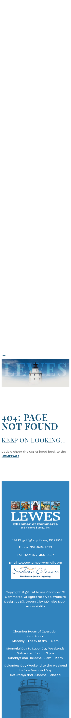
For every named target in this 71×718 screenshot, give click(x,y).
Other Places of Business (32, 246)
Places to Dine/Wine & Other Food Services (38, 257)
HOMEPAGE (10, 456)
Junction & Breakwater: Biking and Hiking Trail (40, 191)
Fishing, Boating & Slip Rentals (38, 151)
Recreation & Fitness (29, 167)
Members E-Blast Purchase (37, 331)
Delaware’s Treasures (32, 56)
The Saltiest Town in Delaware (41, 67)
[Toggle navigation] (7, 10)
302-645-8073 (41, 547)
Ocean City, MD (37, 601)
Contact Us (27, 349)
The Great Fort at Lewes (39, 99)
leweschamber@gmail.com (40, 562)
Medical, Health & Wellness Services (33, 236)
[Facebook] (4, 354)
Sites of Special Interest (36, 77)
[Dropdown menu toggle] (66, 7)
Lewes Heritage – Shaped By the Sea (38, 46)
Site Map (58, 601)
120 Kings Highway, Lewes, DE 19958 (37, 540)
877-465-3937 (43, 555)
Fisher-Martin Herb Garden (40, 114)
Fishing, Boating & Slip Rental (38, 225)
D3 (21, 601)
